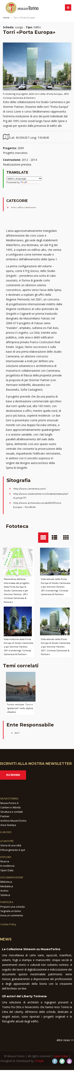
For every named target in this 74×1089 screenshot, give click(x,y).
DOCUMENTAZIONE (11, 877)
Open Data (6, 870)
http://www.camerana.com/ (29, 488)
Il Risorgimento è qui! (12, 850)
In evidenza (7, 865)
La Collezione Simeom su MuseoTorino (31, 949)
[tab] (43, 537)
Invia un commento (11, 915)
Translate (33, 182)
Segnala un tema (10, 911)
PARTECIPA (6, 902)
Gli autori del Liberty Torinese (24, 996)
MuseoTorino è (9, 803)
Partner (4, 816)
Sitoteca (5, 895)
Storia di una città (10, 845)
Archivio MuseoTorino (13, 820)
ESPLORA (5, 857)
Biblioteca (6, 882)
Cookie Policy (8, 924)
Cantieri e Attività (10, 807)
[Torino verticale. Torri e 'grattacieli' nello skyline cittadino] (21, 686)
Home (6, 17)
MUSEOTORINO (9, 798)
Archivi (4, 890)
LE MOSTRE (7, 841)
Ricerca (4, 861)
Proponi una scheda (12, 906)
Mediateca (6, 886)
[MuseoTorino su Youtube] (69, 1061)
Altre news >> (65, 1040)
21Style (39, 1061)
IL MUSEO (6, 832)
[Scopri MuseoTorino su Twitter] (62, 1061)
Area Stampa (8, 825)
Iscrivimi (13, 775)
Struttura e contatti (11, 811)
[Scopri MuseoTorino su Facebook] (54, 1061)
